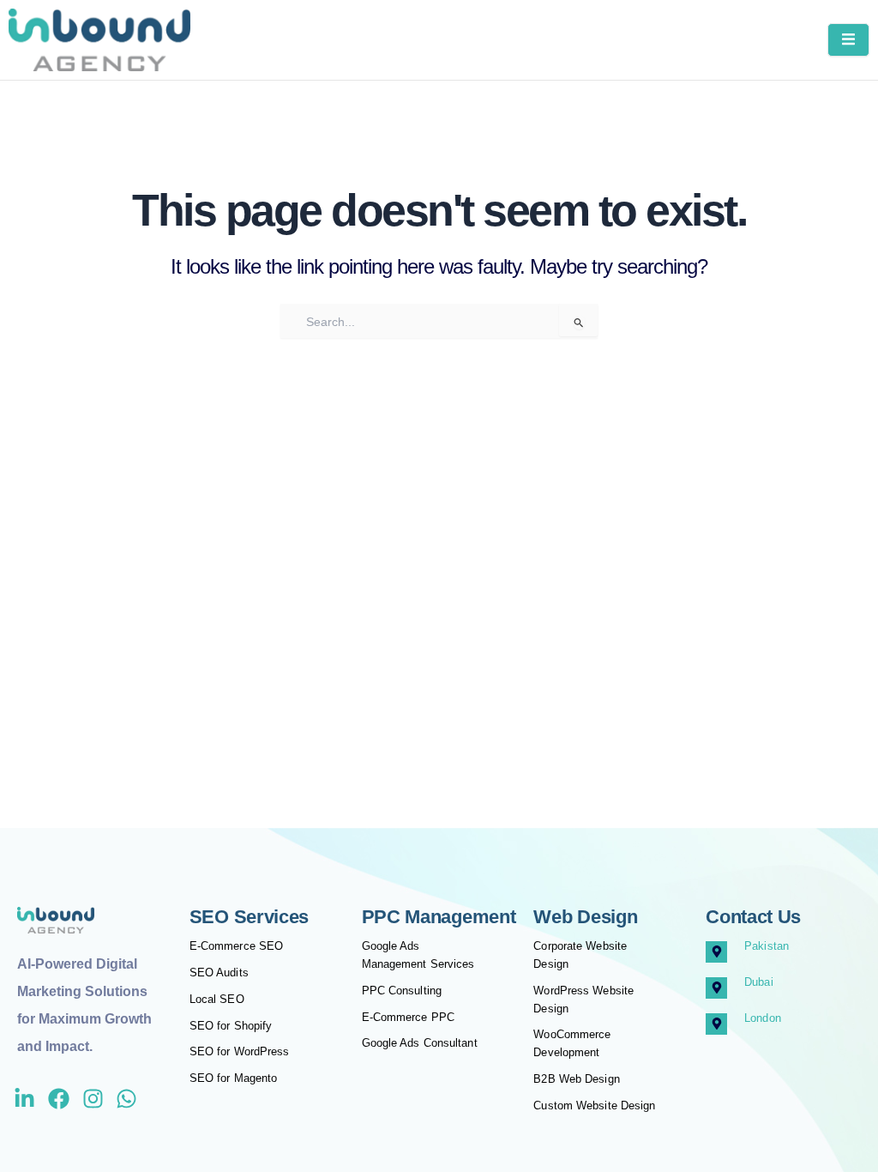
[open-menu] (848, 40)
